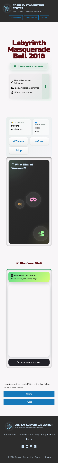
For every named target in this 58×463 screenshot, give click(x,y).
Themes (19, 141)
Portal (29, 439)
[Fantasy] (40, 233)
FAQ (43, 434)
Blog (36, 434)
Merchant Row (31, 17)
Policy (48, 457)
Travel (41, 141)
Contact (51, 434)
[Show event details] (45, 86)
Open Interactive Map (30, 362)
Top (20, 150)
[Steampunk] (19, 204)
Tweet (29, 401)
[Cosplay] (33, 199)
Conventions (16, 17)
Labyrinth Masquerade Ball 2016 (29, 49)
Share (29, 393)
